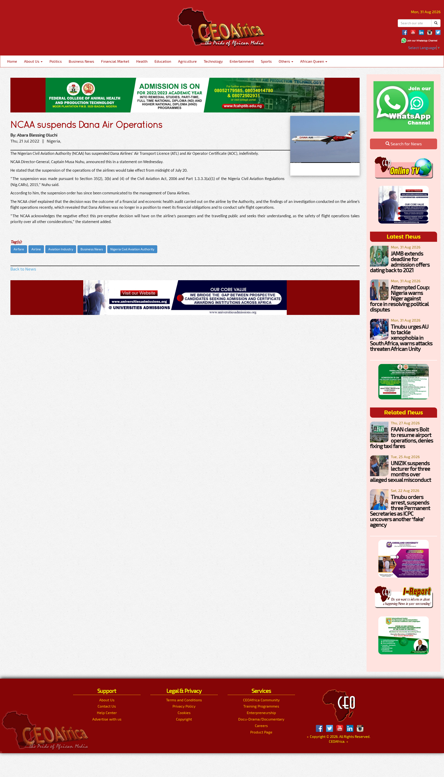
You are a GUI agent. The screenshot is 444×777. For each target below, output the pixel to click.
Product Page (261, 732)
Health (142, 61)
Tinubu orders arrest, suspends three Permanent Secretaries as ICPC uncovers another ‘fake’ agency (400, 510)
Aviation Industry (60, 249)
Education (162, 61)
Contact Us (107, 706)
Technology (213, 61)
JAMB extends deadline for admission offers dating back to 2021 (400, 261)
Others (285, 61)
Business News (81, 61)
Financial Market (115, 61)
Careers (261, 725)
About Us (32, 61)
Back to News (23, 268)
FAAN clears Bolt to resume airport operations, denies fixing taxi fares (401, 437)
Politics (55, 61)
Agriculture (187, 61)
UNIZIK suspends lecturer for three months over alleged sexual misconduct (400, 471)
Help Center (107, 712)
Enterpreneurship (261, 712)
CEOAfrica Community (261, 700)
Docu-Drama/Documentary (261, 719)
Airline (36, 249)
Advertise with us (106, 719)
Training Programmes (261, 706)
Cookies (184, 712)
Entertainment (242, 61)
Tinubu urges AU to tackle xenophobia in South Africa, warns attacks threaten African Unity (401, 337)
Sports (266, 61)
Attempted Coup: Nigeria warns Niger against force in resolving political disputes (400, 298)
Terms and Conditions (184, 700)
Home (12, 61)
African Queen (312, 61)
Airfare (19, 249)
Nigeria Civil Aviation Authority (132, 249)
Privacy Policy (184, 706)
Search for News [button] (406, 143)
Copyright (184, 719)
